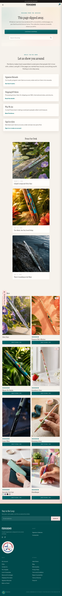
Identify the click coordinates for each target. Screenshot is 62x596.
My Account (5, 561)
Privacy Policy (35, 569)
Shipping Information (7, 577)
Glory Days (5, 337)
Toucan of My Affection (38, 339)
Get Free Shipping (4, 299)
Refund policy (35, 567)
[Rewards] (3, 592)
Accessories (35, 535)
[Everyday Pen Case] (16, 468)
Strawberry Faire (37, 390)
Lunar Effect (6, 441)
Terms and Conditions (37, 572)
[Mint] (3, 494)
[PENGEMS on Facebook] (5, 537)
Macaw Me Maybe (7, 390)
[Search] (51, 38)
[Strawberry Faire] (46, 366)
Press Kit (34, 580)
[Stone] (9, 494)
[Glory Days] (16, 315)
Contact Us (4, 567)
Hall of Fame (35, 561)
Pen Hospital (5, 569)
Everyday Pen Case (8, 492)
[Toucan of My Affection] (46, 315)
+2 (11, 494)
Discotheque (35, 492)
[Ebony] (7, 494)
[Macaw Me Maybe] (16, 366)
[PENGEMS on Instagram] (2, 537)
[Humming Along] (46, 417)
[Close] (4, 292)
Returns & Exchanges (7, 575)
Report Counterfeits (37, 575)
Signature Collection (37, 532)
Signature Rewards (6, 580)
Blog (33, 564)
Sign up (55, 518)
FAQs (3, 564)
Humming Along (37, 441)
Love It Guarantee (6, 572)
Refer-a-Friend (5, 583)
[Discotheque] (46, 468)
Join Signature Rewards (31, 1)
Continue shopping (31, 31)
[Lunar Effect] (16, 417)
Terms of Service (36, 577)
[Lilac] (5, 494)
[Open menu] (2, 5)
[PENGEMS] (31, 5)
